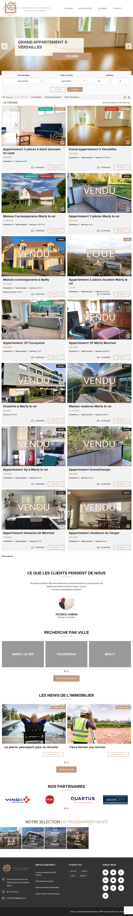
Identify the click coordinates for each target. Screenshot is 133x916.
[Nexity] (18, 799)
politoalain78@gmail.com (16, 898)
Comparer (39, 167)
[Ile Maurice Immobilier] (116, 799)
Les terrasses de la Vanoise (55, 835)
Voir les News (66, 769)
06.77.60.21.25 (12, 892)
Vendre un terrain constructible (47, 887)
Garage (84, 871)
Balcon (74, 871)
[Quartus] (50, 799)
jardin (73, 876)
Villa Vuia (10, 842)
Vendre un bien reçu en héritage (47, 894)
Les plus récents (21, 97)
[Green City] (83, 799)
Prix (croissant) (72, 97)
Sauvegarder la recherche (116, 103)
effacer (58, 89)
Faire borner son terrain (87, 747)
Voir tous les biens (66, 678)
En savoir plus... (53, 754)
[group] (66, 46)
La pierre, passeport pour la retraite (31, 747)
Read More (35, 848)
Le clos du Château (77, 838)
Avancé (75, 89)
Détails (55, 167)
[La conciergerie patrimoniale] (27, 8)
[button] (4, 46)
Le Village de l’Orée (33, 839)
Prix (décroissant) (53, 97)
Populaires (36, 97)
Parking (83, 876)
